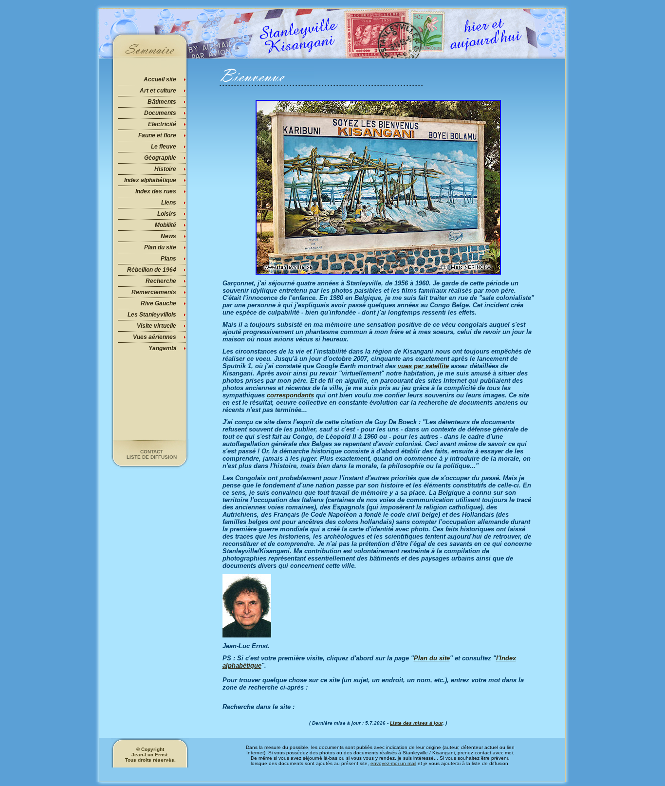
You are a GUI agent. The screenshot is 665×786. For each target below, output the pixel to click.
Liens (168, 202)
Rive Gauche (158, 303)
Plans (168, 258)
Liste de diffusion (152, 457)
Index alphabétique (150, 180)
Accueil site (160, 79)
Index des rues (155, 191)
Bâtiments (162, 101)
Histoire (165, 169)
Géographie (160, 157)
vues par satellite (423, 366)
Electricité (162, 124)
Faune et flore (157, 135)
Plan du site (160, 247)
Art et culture (158, 90)
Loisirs (166, 213)
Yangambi (162, 348)
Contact (151, 451)
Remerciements (153, 292)
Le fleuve (163, 146)
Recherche (161, 281)
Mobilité (165, 225)
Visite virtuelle (156, 325)
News (168, 236)
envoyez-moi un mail (393, 763)
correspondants (290, 395)
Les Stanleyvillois (152, 314)
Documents (160, 113)
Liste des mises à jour (416, 723)
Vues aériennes (154, 337)
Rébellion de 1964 (151, 269)
